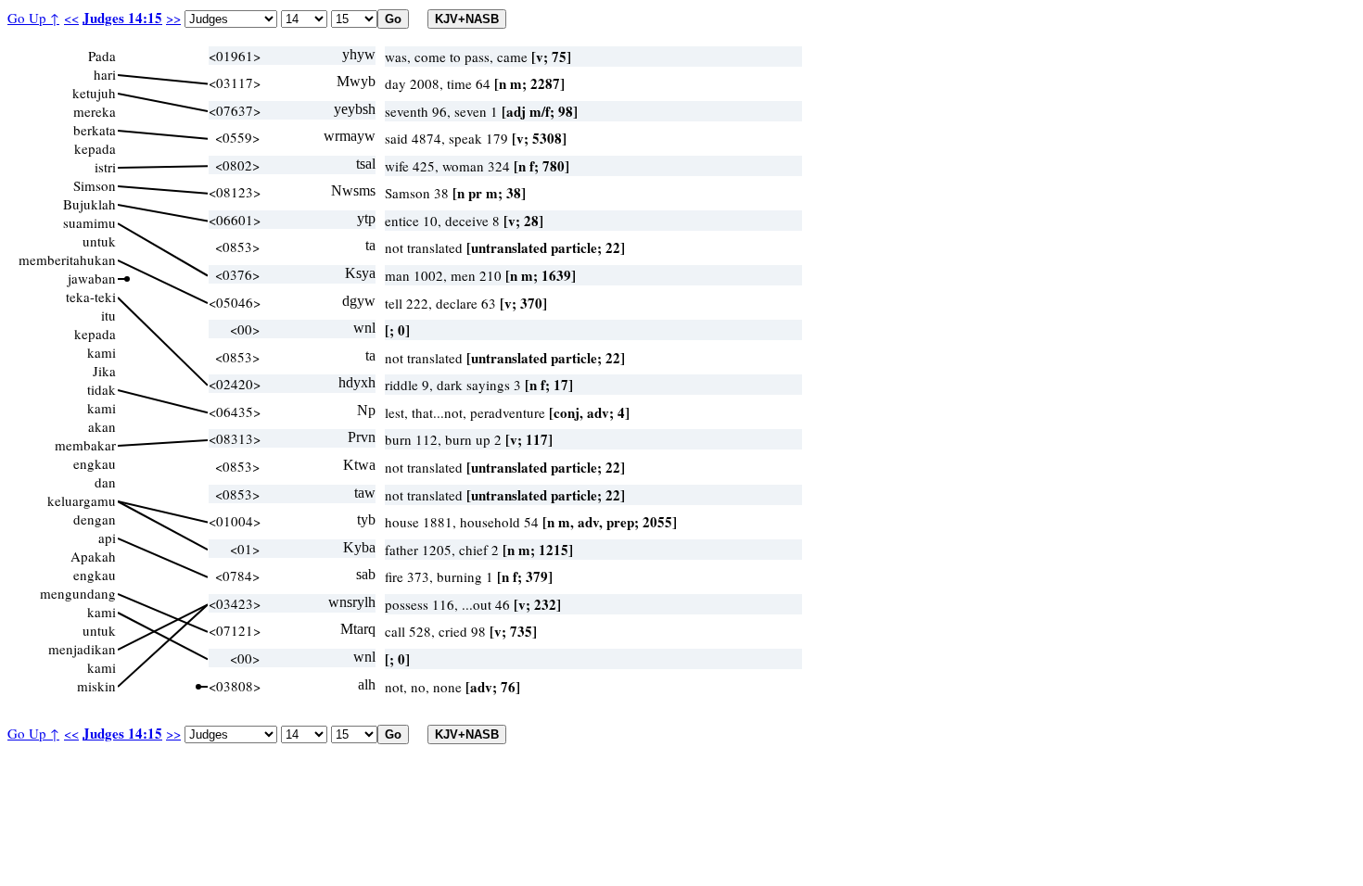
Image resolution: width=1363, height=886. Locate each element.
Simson (94, 185)
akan (102, 426)
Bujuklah (89, 204)
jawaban (92, 278)
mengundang (78, 593)
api (107, 537)
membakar (85, 445)
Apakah (93, 556)
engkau (94, 463)
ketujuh (94, 92)
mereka (94, 111)
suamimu (89, 222)
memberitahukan (67, 259)
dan (105, 482)
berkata (94, 129)
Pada (102, 55)
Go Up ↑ (33, 17)
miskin (96, 686)
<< (71, 17)
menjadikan (82, 648)
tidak (101, 389)
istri (105, 167)
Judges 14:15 (122, 17)
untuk (99, 241)
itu (108, 315)
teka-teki (91, 296)
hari (105, 74)
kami (101, 352)
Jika (104, 370)
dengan (94, 519)
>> (173, 17)
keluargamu (81, 500)
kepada (95, 148)
